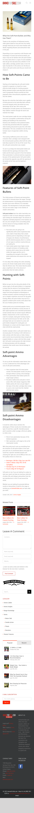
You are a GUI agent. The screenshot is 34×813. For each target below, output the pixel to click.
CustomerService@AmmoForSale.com (19, 793)
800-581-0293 (11, 771)
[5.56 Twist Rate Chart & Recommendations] (6, 656)
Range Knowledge (9, 610)
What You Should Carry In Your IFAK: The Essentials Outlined (18, 675)
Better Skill (8, 618)
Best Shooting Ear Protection (18, 683)
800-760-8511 (9, 773)
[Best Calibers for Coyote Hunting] (9, 507)
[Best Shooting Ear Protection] (6, 683)
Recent (24, 643)
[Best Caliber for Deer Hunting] (23, 507)
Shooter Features (9, 634)
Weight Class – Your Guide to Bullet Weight (18, 666)
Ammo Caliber (8, 602)
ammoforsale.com (8, 779)
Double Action (9, 622)
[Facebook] (20, 766)
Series (5, 614)
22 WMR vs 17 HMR (15, 647)
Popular (10, 643)
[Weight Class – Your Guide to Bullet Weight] (6, 665)
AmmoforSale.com (16, 488)
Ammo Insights (17, 494)
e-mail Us (9, 775)
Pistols (7, 626)
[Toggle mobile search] (27, 3)
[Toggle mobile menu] (30, 3)
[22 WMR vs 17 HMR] (6, 648)
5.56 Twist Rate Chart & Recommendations (17, 657)
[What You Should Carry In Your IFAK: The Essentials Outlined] (6, 674)
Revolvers (8, 630)
